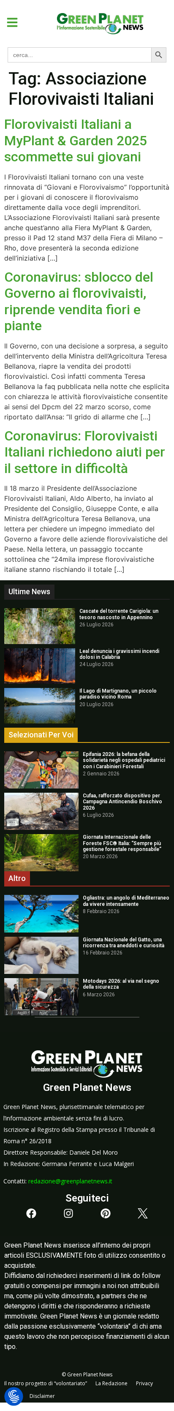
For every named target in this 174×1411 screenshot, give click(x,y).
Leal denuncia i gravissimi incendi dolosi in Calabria (119, 654)
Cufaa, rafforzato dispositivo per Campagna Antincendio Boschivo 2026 (122, 802)
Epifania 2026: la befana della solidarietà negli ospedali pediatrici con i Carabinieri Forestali (124, 760)
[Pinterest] (105, 1213)
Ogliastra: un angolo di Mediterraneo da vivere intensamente (126, 901)
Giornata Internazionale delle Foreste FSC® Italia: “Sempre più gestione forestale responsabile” (122, 843)
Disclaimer (42, 1396)
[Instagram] (68, 1213)
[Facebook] (31, 1213)
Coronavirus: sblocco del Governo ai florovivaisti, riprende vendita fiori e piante (78, 301)
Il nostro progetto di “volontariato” (45, 1383)
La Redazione (111, 1383)
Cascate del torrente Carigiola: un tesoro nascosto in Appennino (118, 614)
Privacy (144, 1383)
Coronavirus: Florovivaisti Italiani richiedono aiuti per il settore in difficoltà (84, 452)
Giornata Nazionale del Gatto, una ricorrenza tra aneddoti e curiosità (123, 943)
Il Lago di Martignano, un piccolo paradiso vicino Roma (118, 694)
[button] (9, 22)
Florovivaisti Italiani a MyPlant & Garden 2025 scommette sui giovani (75, 140)
